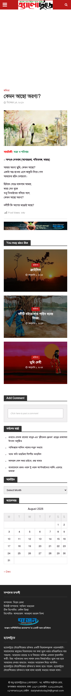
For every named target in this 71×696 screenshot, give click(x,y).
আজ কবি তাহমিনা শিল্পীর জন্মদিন (25, 454)
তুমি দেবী (35, 362)
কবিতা (6, 90)
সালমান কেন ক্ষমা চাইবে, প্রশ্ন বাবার (25, 460)
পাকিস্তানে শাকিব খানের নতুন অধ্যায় (25, 447)
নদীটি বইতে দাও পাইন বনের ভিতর (35, 316)
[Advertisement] (35, 48)
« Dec (7, 571)
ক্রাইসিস (35, 270)
